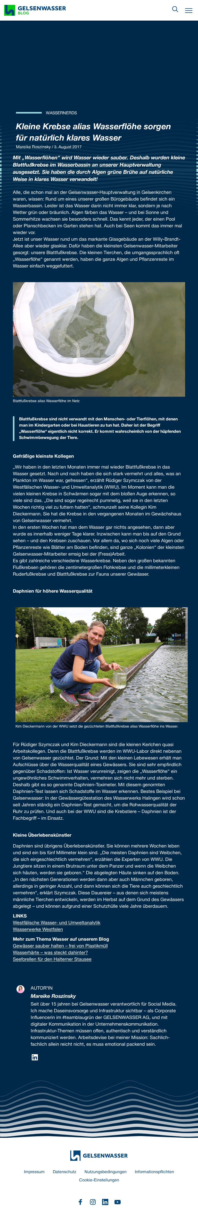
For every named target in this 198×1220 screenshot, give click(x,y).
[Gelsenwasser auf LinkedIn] (105, 1202)
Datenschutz (64, 1172)
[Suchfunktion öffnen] (175, 9)
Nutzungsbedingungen (106, 1172)
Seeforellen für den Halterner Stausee (52, 959)
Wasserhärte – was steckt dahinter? (50, 953)
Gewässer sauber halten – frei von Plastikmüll (60, 946)
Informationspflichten (154, 1172)
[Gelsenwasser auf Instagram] (93, 1202)
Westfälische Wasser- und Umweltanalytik (56, 923)
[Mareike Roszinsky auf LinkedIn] (35, 1057)
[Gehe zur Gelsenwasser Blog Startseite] (99, 1155)
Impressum (34, 1172)
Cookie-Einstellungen (99, 1180)
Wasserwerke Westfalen (38, 930)
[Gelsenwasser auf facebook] (80, 1202)
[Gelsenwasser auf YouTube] (117, 1202)
